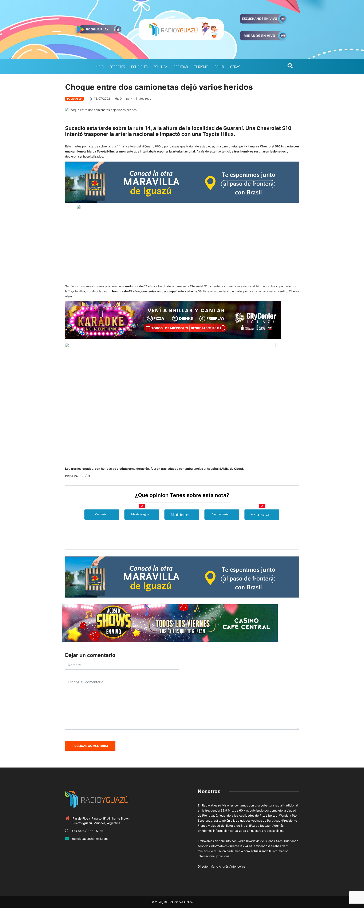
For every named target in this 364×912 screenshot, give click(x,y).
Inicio (99, 66)
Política (160, 66)
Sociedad (181, 66)
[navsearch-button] (290, 67)
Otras (235, 66)
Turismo (201, 66)
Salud (219, 66)
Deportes (117, 66)
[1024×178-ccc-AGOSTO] (170, 622)
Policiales (139, 66)
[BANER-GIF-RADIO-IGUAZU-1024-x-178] (173, 320)
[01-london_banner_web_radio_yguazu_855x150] (182, 181)
